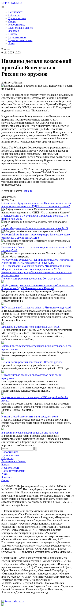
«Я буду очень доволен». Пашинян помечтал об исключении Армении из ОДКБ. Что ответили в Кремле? (36, 205)
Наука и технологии (20, 40)
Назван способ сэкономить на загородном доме (29, 416)
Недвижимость (17, 37)
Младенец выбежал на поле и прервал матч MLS (39, 228)
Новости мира (16, 24)
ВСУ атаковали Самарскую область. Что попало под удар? (36, 265)
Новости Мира (10, 234)
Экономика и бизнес (20, 27)
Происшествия (17, 18)
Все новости (15, 11)
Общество (14, 15)
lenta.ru (28, 190)
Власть (12, 33)
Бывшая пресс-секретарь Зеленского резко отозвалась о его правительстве (35, 236)
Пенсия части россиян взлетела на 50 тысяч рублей (31, 278)
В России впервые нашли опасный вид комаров (30, 432)
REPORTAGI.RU (11, 2)
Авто (11, 43)
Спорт (12, 21)
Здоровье (13, 30)
